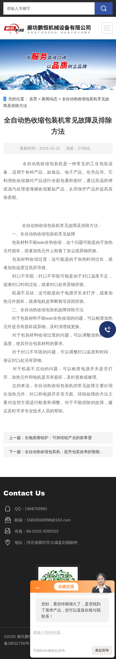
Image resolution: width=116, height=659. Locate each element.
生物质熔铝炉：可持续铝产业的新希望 (58, 437)
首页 (33, 99)
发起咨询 (102, 650)
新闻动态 (49, 99)
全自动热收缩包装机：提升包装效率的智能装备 (66, 451)
